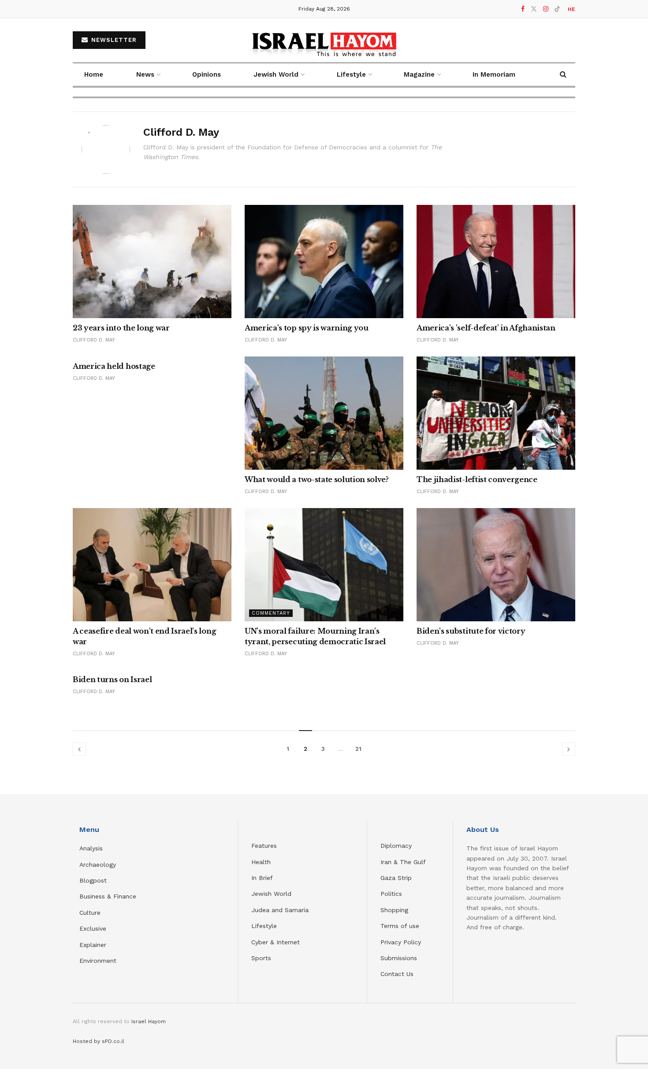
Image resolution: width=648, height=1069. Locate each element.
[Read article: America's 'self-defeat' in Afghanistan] (496, 261)
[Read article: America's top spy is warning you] (324, 261)
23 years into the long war (121, 327)
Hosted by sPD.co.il (98, 1041)
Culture (90, 912)
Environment (97, 960)
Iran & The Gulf (403, 861)
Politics (391, 893)
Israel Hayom (148, 1021)
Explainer (92, 944)
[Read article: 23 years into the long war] (152, 261)
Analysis (92, 848)
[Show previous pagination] (79, 749)
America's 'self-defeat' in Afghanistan (486, 327)
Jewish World (271, 893)
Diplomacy (397, 845)
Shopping (394, 909)
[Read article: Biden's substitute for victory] (496, 564)
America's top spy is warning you (307, 327)
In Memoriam (494, 74)
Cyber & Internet (275, 942)
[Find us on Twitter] (534, 9)
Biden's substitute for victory (471, 631)
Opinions (206, 74)
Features (264, 845)
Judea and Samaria (280, 909)
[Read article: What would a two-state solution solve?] (324, 413)
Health (261, 861)
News (145, 74)
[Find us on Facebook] (523, 9)
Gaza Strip (396, 877)
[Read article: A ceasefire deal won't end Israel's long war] (152, 564)
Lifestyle (264, 925)
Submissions (398, 957)
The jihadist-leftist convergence (477, 479)
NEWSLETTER (113, 40)
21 (358, 749)
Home (93, 74)
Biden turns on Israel (112, 679)
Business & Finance (107, 896)
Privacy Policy (400, 942)
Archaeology (97, 864)
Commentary (271, 613)
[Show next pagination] (568, 749)
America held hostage (114, 366)
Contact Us (396, 973)
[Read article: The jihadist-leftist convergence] (496, 413)
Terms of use (399, 925)
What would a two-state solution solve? (317, 479)
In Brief (262, 877)
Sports (261, 957)
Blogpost (93, 880)
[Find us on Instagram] (545, 9)
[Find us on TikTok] (557, 9)
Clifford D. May (94, 340)
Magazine (419, 74)
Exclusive (92, 928)
